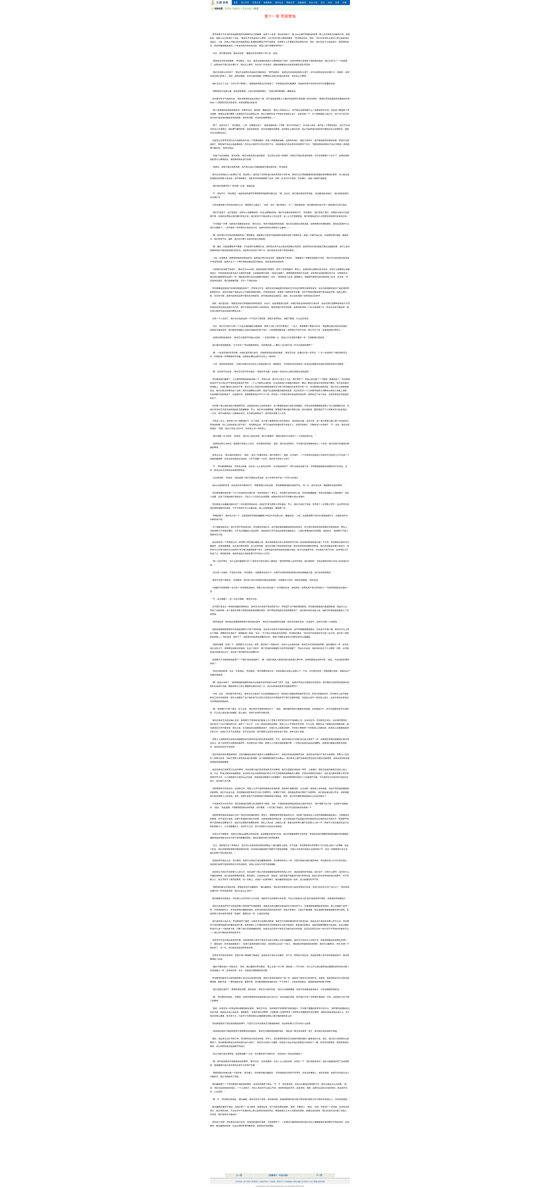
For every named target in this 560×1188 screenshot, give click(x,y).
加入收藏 (313, 1182)
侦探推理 (302, 2)
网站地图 (296, 1182)
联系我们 (255, 1182)
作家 (344, 2)
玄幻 (323, 2)
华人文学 (245, 2)
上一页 (239, 1175)
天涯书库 (221, 2)
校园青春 (268, 2)
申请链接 (288, 1182)
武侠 (330, 2)
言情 (337, 2)
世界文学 (256, 2)
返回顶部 (321, 1182)
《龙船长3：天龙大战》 (242, 8)
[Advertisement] (280, 25)
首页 (236, 2)
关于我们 (247, 1182)
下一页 (319, 1175)
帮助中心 (280, 1182)
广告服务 (271, 1182)
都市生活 (279, 2)
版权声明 (263, 1182)
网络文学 (290, 2)
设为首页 (305, 1182)
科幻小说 (313, 2)
